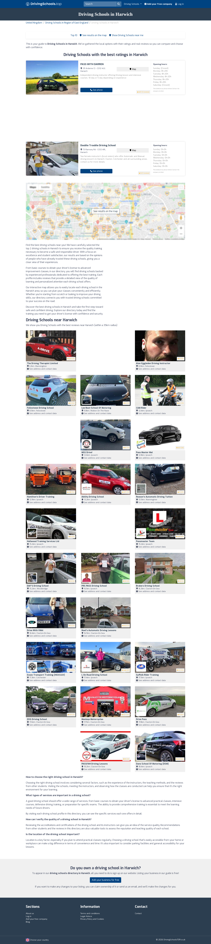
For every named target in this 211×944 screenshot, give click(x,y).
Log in (180, 4)
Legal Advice (86, 916)
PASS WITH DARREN (92, 64)
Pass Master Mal (144, 452)
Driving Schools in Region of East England (66, 22)
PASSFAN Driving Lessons (95, 763)
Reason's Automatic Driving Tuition (154, 496)
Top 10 (73, 35)
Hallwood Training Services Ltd (43, 541)
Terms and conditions (90, 913)
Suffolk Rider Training (147, 675)
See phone (97, 90)
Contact (138, 913)
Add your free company (159, 4)
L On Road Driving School (94, 675)
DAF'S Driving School (38, 586)
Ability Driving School (93, 496)
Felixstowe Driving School (40, 408)
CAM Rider (141, 408)
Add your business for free (105, 879)
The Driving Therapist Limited (42, 363)
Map (133, 69)
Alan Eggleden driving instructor (153, 363)
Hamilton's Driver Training (40, 496)
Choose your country (39, 940)
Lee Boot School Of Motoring (96, 408)
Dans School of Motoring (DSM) (152, 763)
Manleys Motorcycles (92, 719)
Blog (28, 922)
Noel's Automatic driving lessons (99, 630)
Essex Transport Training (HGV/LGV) (46, 675)
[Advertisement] (105, 118)
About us (30, 913)
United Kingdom (34, 22)
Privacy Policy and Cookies (92, 919)
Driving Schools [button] (132, 4)
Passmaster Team (145, 541)
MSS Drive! (87, 452)
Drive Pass (141, 719)
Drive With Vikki (35, 630)
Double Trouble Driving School (98, 145)
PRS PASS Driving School (94, 586)
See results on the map (105, 211)
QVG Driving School (37, 719)
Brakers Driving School (148, 586)
